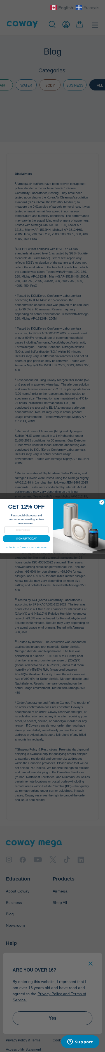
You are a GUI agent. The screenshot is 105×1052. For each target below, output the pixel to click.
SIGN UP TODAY (26, 538)
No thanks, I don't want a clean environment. (26, 547)
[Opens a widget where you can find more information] (80, 1042)
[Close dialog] (101, 502)
